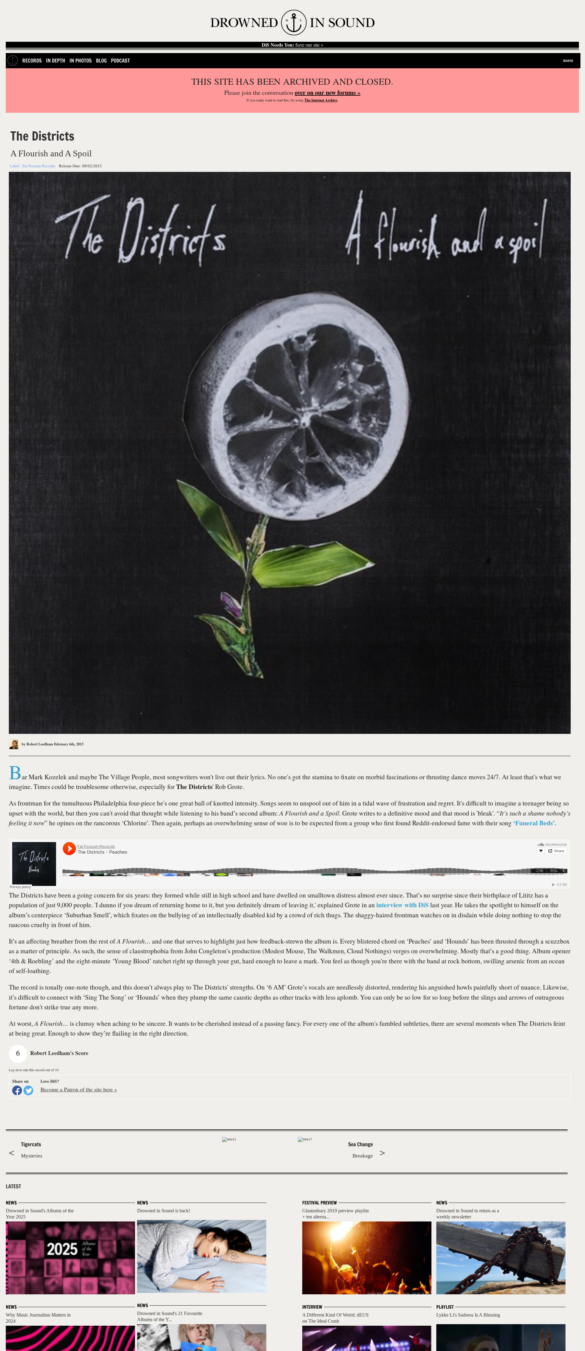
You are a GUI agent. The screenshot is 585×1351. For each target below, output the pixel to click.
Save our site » (292, 45)
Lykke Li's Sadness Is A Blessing (468, 1314)
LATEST (13, 1186)
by (37, 744)
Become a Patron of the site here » (79, 1089)
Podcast (120, 60)
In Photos (80, 60)
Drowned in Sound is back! (163, 1210)
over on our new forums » (327, 92)
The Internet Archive (320, 100)
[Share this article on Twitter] (28, 1090)
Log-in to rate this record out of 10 (33, 1069)
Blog (101, 60)
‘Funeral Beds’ (534, 822)
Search (568, 61)
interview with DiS (402, 904)
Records (32, 60)
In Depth (55, 60)
